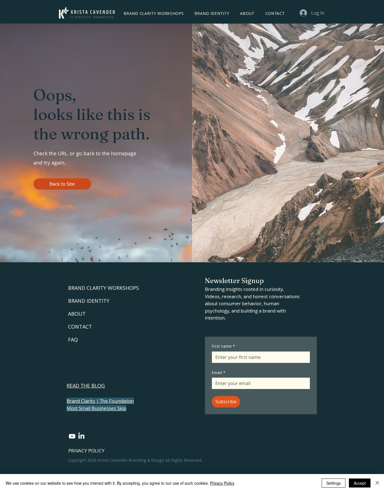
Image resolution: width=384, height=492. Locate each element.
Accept (360, 483)
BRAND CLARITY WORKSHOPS (103, 287)
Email (218, 372)
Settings (333, 483)
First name (223, 346)
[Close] (377, 483)
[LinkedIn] (81, 436)
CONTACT (80, 326)
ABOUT (77, 313)
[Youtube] (72, 436)
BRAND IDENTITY (88, 300)
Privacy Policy (222, 483)
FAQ (73, 339)
